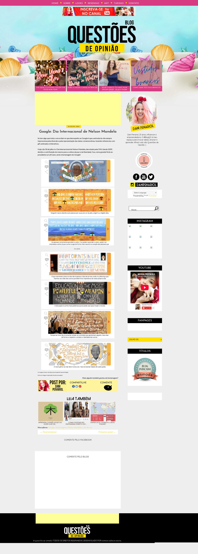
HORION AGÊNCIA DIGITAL (111, 541)
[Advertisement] (78, 109)
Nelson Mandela (74, 428)
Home (55, 3)
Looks (79, 3)
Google (51, 428)
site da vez (87, 428)
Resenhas (93, 3)
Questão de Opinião (43, 541)
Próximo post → (107, 432)
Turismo (119, 3)
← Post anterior (48, 432)
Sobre (66, 3)
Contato (134, 3)
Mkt (106, 3)
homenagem (61, 428)
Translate (152, 196)
